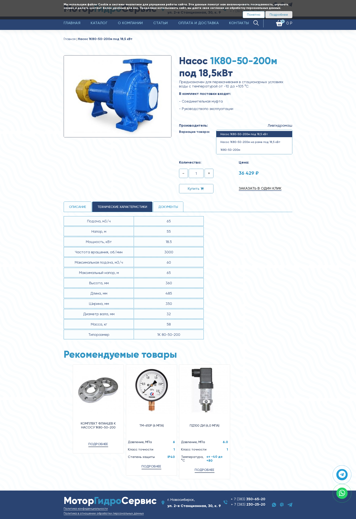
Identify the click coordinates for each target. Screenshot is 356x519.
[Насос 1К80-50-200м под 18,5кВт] (117, 96)
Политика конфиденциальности (86, 508)
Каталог (99, 23)
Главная (72, 23)
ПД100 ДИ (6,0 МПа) (204, 425)
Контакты (239, 23)
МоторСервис (110, 500)
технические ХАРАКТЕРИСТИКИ (122, 207)
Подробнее (279, 15)
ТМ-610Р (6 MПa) (151, 425)
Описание (77, 207)
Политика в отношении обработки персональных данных (104, 513)
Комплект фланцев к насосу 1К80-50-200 (98, 425)
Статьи (160, 23)
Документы (168, 207)
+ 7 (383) (248, 499)
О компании (130, 23)
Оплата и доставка (198, 23)
